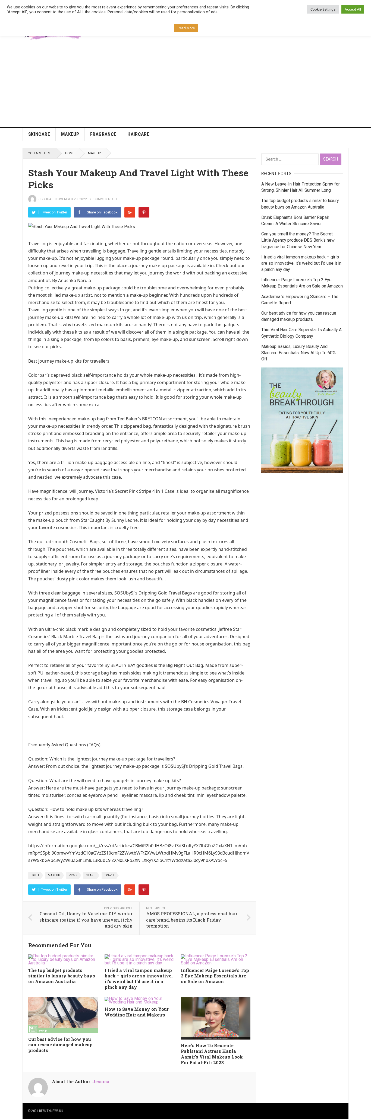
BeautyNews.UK (51, 1111)
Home (69, 153)
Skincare (39, 134)
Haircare (138, 134)
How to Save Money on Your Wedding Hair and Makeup (137, 1012)
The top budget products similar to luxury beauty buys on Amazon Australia (61, 975)
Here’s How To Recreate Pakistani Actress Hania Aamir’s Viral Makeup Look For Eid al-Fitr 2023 (212, 1054)
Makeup (70, 134)
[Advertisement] (185, 86)
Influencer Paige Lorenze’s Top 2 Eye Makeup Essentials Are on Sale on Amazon (215, 975)
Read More (186, 28)
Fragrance (103, 134)
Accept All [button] (353, 9)
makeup (54, 875)
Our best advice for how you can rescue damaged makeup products (60, 1044)
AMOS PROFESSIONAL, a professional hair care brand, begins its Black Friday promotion (191, 920)
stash (91, 875)
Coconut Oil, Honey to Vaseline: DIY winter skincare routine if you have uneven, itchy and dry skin (86, 920)
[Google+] (129, 212)
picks (73, 875)
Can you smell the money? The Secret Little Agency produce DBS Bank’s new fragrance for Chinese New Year (298, 240)
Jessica (45, 199)
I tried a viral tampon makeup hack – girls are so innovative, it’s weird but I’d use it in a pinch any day (138, 978)
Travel (109, 875)
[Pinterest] (144, 212)
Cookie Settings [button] (322, 9)
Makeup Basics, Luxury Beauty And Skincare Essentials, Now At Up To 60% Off (298, 353)
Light (35, 875)
